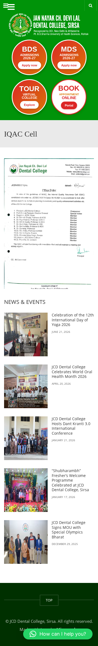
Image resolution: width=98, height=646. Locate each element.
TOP (49, 600)
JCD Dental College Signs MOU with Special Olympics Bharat (68, 530)
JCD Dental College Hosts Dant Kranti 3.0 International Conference (71, 426)
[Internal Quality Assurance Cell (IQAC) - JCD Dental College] (49, 20)
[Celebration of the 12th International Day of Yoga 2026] (26, 334)
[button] (58, 634)
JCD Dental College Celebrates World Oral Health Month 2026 (72, 371)
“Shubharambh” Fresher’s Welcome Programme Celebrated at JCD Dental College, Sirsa (70, 480)
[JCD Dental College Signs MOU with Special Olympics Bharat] (26, 542)
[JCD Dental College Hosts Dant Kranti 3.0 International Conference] (26, 438)
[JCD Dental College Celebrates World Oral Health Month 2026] (26, 386)
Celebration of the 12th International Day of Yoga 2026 (73, 319)
